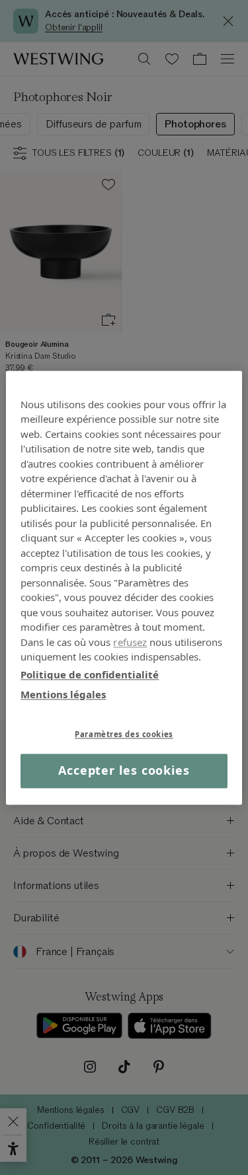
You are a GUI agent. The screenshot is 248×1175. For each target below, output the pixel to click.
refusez (130, 642)
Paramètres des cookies (124, 734)
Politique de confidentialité (90, 674)
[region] (123, 587)
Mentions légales (63, 694)
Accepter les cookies (124, 771)
